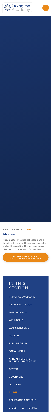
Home (5, 229)
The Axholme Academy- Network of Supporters (25, 257)
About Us (17, 229)
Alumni (29, 229)
